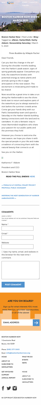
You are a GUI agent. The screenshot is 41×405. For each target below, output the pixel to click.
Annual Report (8, 378)
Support (5, 375)
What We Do (27, 357)
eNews (15, 40)
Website (5, 243)
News (24, 363)
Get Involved (7, 372)
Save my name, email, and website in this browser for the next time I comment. (20, 255)
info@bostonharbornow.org (18, 353)
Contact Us (33, 2)
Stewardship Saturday (20, 43)
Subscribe (25, 5)
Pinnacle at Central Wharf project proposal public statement (19, 186)
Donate (24, 2)
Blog (36, 37)
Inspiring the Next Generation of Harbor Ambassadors (20, 197)
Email (5, 234)
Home (4, 357)
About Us (6, 361)
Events (25, 360)
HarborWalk (25, 40)
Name (5, 225)
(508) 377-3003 (13, 349)
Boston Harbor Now (11, 37)
